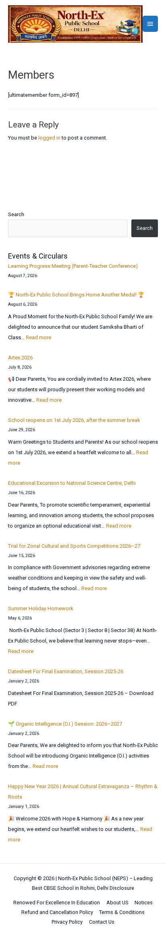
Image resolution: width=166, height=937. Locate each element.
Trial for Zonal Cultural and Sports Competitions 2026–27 (74, 546)
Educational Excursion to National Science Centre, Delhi (72, 483)
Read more (38, 337)
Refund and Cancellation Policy (57, 912)
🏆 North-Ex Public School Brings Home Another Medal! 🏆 (76, 295)
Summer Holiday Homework (40, 608)
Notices (144, 902)
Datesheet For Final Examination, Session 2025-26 (65, 671)
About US (117, 902)
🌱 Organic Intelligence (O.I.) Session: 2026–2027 (65, 724)
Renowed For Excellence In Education (56, 902)
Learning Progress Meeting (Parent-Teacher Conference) (73, 266)
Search (16, 214)
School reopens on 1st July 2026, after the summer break (74, 420)
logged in (49, 138)
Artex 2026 (20, 358)
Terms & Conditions (122, 912)
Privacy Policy (67, 922)
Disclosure (122, 888)
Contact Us (101, 922)
